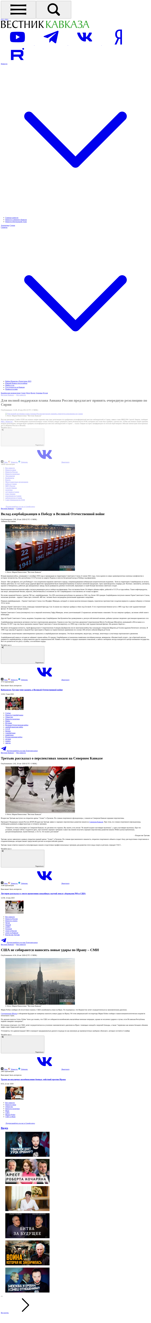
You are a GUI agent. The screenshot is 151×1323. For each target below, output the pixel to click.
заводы (8, 743)
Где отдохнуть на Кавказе (15, 387)
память (8, 741)
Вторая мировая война (13, 737)
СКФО (7, 927)
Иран (7, 1111)
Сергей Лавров (11, 488)
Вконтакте (65, 462)
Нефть (7, 721)
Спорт (23, 393)
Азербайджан (10, 733)
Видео (33, 393)
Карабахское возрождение (11, 393)
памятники (9, 735)
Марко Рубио (10, 1115)
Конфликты (9, 478)
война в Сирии (11, 484)
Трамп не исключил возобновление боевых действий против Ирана (33, 1079)
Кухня (45, 393)
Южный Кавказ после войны (16, 383)
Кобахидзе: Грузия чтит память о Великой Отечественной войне (32, 690)
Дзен (5, 462)
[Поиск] (53, 10)
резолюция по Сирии (13, 496)
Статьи (12, 225)
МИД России (10, 486)
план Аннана (10, 494)
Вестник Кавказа (7, 395)
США (7, 1113)
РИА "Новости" (7, 421)
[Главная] (45, 28)
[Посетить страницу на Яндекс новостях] (118, 45)
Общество (9, 717)
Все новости (21, 395)
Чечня (7, 923)
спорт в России (11, 931)
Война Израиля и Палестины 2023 (18, 381)
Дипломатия (10, 476)
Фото (28, 393)
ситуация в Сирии (12, 492)
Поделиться (39, 445)
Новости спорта (11, 921)
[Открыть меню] (18, 10)
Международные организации (16, 482)
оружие (8, 739)
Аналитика (5, 225)
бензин (8, 731)
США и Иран (10, 1117)
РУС (3, 19)
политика (8, 490)
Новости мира (10, 470)
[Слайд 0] (2, 1296)
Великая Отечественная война (16, 725)
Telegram (24, 462)
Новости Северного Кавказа (16, 220)
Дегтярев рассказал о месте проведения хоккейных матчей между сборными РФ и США (43, 893)
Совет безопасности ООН (15, 500)
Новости (14, 462)
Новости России (11, 472)
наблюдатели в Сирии (13, 498)
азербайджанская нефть (14, 727)
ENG (7, 19)
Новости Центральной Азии (16, 222)
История (8, 723)
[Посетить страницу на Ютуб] (17, 45)
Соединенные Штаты (9, 1014)
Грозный (8, 929)
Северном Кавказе (96, 822)
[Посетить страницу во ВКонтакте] (85, 45)
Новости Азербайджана (14, 715)
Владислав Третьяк (12, 935)
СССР (7, 729)
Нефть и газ (9, 385)
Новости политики (12, 474)
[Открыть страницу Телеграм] (51, 45)
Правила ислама (11, 389)
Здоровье (39, 393)
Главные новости (11, 218)
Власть (8, 480)
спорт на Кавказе (11, 933)
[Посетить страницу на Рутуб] (17, 62)
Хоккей (8, 925)
